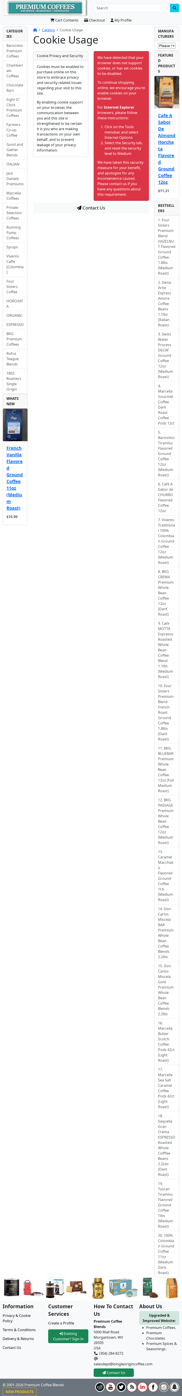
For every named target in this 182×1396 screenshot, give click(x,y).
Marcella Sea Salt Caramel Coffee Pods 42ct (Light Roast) (166, 1090)
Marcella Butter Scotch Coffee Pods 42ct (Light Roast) (166, 1044)
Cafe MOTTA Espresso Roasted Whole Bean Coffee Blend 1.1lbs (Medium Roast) (165, 650)
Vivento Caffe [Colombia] (15, 264)
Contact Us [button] (115, 1372)
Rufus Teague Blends (12, 359)
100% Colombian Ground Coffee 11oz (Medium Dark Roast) (166, 1254)
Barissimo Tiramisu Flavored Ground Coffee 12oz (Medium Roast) (166, 456)
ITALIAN (12, 164)
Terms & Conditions (19, 1329)
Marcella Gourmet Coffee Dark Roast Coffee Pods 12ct (166, 407)
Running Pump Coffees (13, 232)
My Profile (123, 20)
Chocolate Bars (14, 88)
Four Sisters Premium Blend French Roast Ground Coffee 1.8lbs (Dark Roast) (166, 712)
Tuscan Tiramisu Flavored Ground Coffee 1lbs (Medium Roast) (165, 1208)
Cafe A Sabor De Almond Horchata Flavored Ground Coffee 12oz (166, 148)
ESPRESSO (15, 324)
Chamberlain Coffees (14, 70)
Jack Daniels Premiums (15, 178)
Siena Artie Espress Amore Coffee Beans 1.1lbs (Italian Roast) (164, 303)
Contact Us (93, 208)
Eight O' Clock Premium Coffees (14, 107)
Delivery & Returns (18, 1338)
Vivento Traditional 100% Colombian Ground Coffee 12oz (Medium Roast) (166, 541)
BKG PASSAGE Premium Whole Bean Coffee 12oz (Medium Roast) (166, 821)
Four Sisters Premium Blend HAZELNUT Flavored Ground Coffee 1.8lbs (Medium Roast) (166, 246)
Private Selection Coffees (14, 213)
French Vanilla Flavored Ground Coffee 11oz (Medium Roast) (14, 478)
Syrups (12, 247)
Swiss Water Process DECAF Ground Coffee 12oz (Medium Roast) (165, 355)
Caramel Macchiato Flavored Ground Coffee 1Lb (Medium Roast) (165, 878)
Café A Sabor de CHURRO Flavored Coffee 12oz (165, 497)
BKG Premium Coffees (14, 339)
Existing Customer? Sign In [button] (68, 1336)
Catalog (48, 30)
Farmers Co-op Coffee (13, 130)
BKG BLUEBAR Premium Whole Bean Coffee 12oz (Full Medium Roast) (166, 769)
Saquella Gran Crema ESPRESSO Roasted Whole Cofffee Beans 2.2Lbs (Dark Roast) (166, 1148)
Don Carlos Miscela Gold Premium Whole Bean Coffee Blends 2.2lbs (166, 989)
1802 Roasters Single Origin (13, 381)
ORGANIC (14, 315)
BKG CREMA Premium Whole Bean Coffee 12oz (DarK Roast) (166, 593)
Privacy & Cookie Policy (17, 1318)
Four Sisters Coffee (12, 286)
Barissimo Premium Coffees (14, 51)
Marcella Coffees (13, 196)
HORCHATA (14, 304)
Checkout (96, 20)
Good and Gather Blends (14, 150)
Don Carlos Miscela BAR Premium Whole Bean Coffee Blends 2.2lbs (166, 932)
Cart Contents (66, 20)
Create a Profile (61, 1323)
